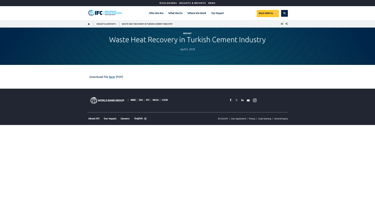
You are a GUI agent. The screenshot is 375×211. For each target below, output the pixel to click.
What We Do (175, 13)
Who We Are (156, 13)
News (211, 3)
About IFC (94, 118)
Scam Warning (264, 119)
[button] (284, 13)
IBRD (133, 100)
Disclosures (168, 3)
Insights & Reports (192, 3)
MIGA (156, 100)
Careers (125, 118)
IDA (141, 100)
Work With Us (266, 13)
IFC (148, 100)
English (138, 118)
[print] (281, 24)
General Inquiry (281, 119)
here (112, 77)
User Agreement (238, 119)
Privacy (252, 119)
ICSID (165, 100)
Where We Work (197, 13)
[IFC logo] (105, 13)
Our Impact (217, 13)
